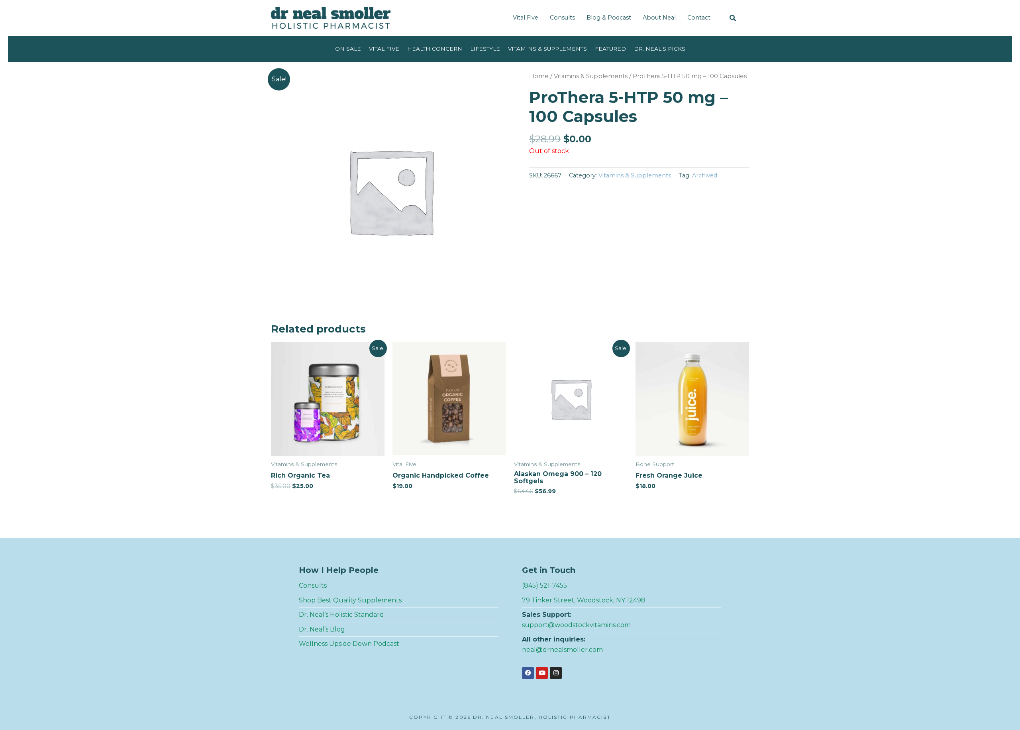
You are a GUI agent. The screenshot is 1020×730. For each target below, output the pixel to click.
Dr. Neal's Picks (659, 48)
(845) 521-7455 (544, 585)
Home (539, 76)
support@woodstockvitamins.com (576, 625)
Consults (562, 17)
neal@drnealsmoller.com (562, 649)
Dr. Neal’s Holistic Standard (341, 614)
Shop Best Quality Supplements (350, 600)
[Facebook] (528, 673)
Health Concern (434, 48)
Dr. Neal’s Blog (322, 629)
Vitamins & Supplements (547, 48)
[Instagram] (556, 673)
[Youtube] (542, 673)
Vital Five (525, 17)
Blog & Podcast (608, 17)
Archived (704, 175)
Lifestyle (485, 48)
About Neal (659, 17)
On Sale (348, 48)
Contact (698, 17)
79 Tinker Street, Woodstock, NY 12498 (583, 600)
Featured (610, 48)
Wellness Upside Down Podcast (349, 643)
